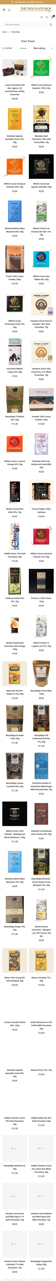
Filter (8, 48)
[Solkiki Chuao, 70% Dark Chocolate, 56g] (14, 536)
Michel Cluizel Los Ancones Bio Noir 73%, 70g (41, 231)
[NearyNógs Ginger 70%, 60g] (14, 909)
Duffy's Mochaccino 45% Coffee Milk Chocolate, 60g (41, 1025)
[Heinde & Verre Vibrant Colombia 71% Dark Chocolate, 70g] (14, 1244)
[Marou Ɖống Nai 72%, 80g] (41, 960)
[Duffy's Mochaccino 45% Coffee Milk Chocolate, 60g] (41, 1005)
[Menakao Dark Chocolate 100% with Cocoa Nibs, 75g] (41, 118)
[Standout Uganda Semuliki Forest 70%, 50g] (14, 118)
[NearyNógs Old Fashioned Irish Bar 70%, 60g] (41, 718)
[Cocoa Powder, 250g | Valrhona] (41, 491)
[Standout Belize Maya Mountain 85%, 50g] (14, 211)
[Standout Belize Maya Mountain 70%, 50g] (14, 861)
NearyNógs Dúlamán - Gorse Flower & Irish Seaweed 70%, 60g (41, 882)
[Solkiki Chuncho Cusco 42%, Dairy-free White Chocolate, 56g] (41, 1148)
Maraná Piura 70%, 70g (41, 1070)
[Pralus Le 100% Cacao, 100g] (41, 581)
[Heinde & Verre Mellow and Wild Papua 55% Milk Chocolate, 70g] (41, 1196)
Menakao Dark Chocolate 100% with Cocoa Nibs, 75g (41, 139)
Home (4, 32)
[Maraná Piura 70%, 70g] (41, 1052)
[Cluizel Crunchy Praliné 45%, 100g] (14, 1005)
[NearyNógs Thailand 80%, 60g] (14, 399)
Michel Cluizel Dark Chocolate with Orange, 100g (14, 646)
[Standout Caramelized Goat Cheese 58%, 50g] (41, 813)
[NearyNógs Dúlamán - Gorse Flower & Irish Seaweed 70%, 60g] (41, 861)
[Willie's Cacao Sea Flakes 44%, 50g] (41, 259)
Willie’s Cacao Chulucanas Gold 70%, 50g (15, 324)
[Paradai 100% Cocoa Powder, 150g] (41, 399)
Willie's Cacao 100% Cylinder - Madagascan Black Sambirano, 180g (14, 834)
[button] (4, 10)
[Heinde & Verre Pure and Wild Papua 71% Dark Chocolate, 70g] (14, 1196)
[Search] (9, 10)
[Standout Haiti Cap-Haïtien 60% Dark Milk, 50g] (41, 443)
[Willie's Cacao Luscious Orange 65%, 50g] (14, 443)
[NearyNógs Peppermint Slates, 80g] (41, 1244)
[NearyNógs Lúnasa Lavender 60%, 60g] (14, 766)
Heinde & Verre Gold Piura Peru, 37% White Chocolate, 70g (41, 372)
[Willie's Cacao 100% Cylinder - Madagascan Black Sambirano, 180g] (14, 813)
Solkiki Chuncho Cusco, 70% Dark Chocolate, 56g (14, 1121)
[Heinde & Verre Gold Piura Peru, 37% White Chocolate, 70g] (41, 351)
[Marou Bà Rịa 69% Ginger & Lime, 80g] (14, 673)
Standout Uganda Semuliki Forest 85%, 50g (14, 1073)
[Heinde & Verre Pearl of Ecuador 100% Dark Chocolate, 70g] (41, 303)
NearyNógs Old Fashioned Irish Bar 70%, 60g (41, 738)
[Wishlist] (46, 17)
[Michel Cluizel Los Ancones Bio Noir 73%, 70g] (41, 211)
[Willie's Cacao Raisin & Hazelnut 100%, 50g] (41, 67)
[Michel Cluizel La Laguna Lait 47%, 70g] (41, 625)
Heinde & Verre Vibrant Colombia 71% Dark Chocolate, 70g (14, 1264)
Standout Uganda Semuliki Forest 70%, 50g (14, 139)
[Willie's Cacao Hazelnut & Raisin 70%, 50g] (41, 536)
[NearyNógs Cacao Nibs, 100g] (41, 673)
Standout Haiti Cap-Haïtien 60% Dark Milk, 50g (41, 464)
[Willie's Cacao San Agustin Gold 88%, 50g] (41, 166)
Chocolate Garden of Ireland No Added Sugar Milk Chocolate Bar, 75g (41, 786)
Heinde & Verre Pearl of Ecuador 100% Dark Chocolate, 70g (41, 324)
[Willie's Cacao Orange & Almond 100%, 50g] (14, 166)
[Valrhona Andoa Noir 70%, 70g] (14, 581)
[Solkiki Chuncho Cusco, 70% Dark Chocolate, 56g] (14, 1100)
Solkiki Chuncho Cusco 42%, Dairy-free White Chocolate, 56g (41, 1169)
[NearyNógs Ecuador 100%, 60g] (14, 718)
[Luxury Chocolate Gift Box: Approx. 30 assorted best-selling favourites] (14, 67)
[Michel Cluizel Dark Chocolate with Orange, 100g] (14, 625)
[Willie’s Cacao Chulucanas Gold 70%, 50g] (14, 303)
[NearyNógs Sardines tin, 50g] (14, 1148)
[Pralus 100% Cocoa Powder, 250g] (14, 259)
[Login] (41, 17)
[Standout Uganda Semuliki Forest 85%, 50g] (14, 1052)
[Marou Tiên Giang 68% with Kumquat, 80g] (14, 960)
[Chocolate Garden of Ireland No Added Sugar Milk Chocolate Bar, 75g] (41, 766)
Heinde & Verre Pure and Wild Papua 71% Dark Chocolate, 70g (14, 1216)
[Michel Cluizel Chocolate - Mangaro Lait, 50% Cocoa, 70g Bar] (41, 909)
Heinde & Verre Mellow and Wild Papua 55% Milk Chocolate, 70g (41, 1216)
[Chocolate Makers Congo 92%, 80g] (14, 351)
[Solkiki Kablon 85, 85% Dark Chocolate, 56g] (41, 1100)
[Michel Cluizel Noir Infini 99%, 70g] (14, 491)
